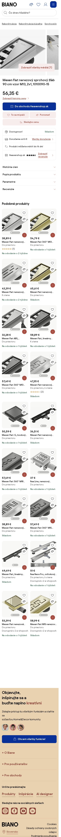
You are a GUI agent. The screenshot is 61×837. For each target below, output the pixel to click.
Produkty (8, 794)
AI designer (44, 794)
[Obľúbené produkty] (38, 4)
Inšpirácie (26, 794)
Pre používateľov (15, 764)
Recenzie (8, 189)
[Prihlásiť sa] (45, 4)
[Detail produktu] (24, 235)
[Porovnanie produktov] (31, 4)
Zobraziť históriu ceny (14, 98)
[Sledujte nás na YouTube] (23, 811)
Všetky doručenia (41, 139)
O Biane (9, 752)
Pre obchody (13, 775)
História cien (10, 167)
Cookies (52, 824)
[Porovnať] (24, 219)
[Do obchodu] (23, 52)
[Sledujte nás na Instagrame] (5, 811)
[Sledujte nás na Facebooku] (14, 811)
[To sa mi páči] (24, 212)
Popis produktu (12, 174)
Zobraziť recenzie (43, 155)
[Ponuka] (53, 4)
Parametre (9, 181)
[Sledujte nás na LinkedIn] (32, 811)
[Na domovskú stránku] (9, 4)
